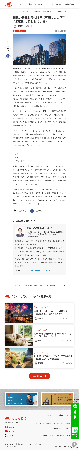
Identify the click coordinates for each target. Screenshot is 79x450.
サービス (47, 4)
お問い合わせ (69, 4)
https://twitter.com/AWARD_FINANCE (37, 270)
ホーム (19, 4)
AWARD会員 (40, 423)
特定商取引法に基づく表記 (65, 435)
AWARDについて (57, 4)
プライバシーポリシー (47, 435)
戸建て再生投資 (57, 423)
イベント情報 (27, 4)
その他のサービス (68, 423)
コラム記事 (38, 4)
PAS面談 (48, 423)
